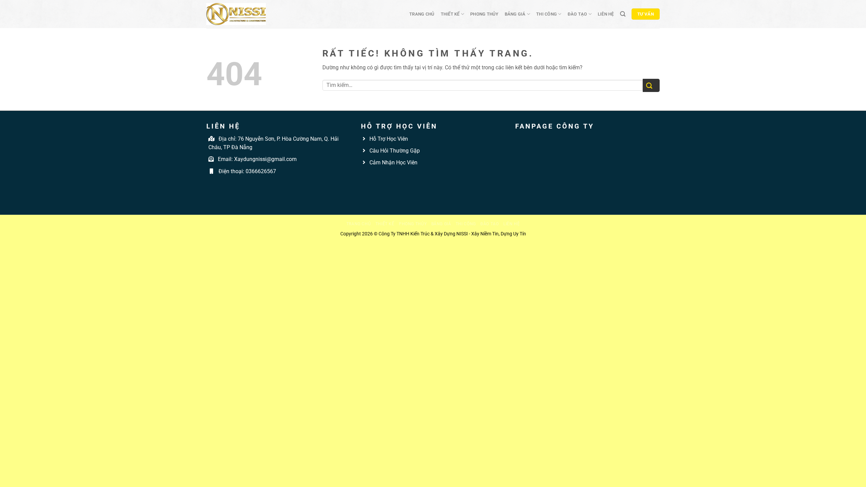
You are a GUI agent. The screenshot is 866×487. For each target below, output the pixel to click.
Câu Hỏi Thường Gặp (394, 150)
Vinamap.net (376, 178)
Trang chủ (421, 14)
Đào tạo (577, 14)
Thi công (546, 14)
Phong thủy (484, 14)
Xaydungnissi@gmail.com (265, 159)
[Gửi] (651, 85)
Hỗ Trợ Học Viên (388, 139)
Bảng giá (515, 14)
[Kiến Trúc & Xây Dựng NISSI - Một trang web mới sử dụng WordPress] (236, 14)
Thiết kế (450, 14)
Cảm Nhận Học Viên (392, 162)
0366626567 (261, 171)
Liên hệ (606, 14)
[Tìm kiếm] (622, 14)
